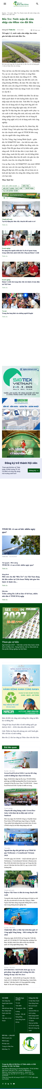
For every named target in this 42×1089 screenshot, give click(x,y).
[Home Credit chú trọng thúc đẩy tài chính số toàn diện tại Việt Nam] (21, 269)
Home (4, 13)
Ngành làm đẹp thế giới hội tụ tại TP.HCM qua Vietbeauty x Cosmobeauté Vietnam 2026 (19, 852)
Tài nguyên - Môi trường (10, 563)
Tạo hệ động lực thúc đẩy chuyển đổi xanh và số (18, 221)
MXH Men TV (6, 1049)
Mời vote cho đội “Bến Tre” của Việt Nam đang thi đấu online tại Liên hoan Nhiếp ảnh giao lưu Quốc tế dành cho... (21, 579)
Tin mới (10, 13)
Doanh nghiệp (6, 248)
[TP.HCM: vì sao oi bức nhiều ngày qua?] (21, 545)
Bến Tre (26, 186)
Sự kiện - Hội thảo (9, 771)
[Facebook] (3, 1083)
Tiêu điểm (7, 848)
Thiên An (12, 30)
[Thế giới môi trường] (21, 4)
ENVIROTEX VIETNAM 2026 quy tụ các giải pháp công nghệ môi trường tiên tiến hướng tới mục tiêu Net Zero (19, 972)
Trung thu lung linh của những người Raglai (17, 313)
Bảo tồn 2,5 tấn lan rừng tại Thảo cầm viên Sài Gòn (20, 737)
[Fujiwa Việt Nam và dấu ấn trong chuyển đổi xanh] (21, 879)
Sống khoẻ (5, 574)
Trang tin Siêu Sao (7, 1046)
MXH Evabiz (5, 1041)
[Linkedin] (8, 1083)
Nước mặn (30, 188)
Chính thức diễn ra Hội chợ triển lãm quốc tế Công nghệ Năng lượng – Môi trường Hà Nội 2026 (21, 932)
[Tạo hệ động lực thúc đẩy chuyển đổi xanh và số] (21, 209)
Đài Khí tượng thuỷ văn (12, 188)
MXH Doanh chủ (7, 1038)
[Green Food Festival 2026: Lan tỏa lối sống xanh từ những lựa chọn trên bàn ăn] (21, 759)
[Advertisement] (21, 341)
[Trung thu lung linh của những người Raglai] (21, 300)
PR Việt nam (5, 1043)
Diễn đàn (5, 591)
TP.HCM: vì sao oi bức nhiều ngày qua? (18, 565)
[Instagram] (6, 1083)
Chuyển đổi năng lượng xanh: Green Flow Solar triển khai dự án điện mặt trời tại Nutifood (19, 813)
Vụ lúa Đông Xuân (10, 191)
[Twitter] (11, 1083)
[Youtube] (14, 1083)
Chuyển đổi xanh (7, 219)
